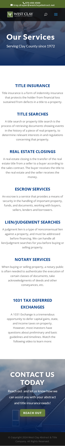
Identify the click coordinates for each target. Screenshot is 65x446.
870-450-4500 (32, 2)
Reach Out (32, 412)
